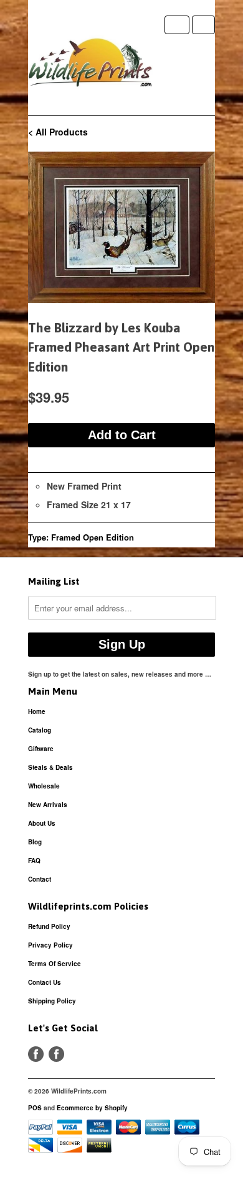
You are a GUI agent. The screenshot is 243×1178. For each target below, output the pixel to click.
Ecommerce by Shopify (92, 1107)
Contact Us (44, 982)
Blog (35, 842)
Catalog (39, 730)
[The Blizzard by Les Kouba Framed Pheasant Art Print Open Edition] (121, 227)
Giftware (41, 748)
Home (36, 711)
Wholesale (44, 786)
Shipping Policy (52, 1001)
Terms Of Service (54, 963)
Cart (203, 25)
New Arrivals (47, 804)
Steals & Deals (50, 767)
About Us (41, 823)
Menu (176, 25)
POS (35, 1107)
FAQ (34, 860)
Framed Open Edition (92, 537)
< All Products (58, 132)
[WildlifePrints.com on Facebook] (56, 1054)
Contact (39, 879)
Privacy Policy (50, 945)
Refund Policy (49, 926)
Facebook (36, 1054)
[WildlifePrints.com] (90, 65)
